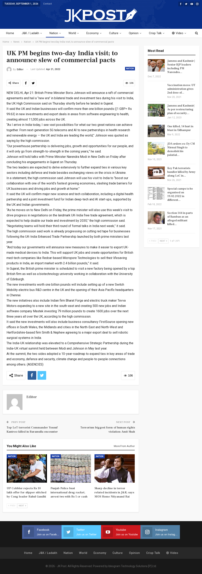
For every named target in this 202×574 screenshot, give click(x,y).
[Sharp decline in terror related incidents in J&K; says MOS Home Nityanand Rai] (114, 468)
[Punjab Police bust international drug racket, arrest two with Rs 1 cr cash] (70, 468)
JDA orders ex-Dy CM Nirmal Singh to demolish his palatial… (181, 149)
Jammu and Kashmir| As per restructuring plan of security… (180, 109)
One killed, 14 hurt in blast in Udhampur (180, 128)
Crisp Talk (155, 33)
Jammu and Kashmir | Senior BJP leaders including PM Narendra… (181, 66)
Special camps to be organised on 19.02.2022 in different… (180, 194)
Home (10, 33)
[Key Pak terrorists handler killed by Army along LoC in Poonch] (156, 172)
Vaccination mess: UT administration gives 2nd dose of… (181, 88)
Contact (47, 3)
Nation (54, 33)
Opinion (133, 33)
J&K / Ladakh (30, 33)
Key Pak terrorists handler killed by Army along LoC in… (181, 172)
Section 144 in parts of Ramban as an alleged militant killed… (180, 218)
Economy (92, 33)
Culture (113, 33)
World (72, 33)
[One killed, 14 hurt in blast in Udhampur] (156, 131)
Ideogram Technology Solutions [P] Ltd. (132, 566)
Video (179, 33)
